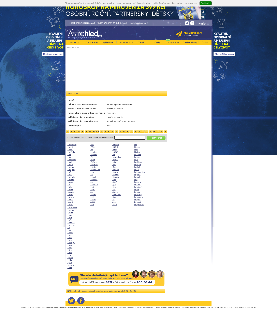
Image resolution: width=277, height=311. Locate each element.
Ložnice (71, 223)
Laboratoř (72, 144)
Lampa (71, 167)
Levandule (116, 157)
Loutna (71, 210)
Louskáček (72, 208)
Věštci (141, 42)
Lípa (114, 197)
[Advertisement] (116, 71)
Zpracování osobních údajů (76, 307)
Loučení (138, 187)
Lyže (70, 262)
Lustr (70, 247)
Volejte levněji (173, 42)
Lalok (70, 162)
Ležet (114, 162)
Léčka (92, 147)
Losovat (137, 182)
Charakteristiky (92, 42)
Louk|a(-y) (139, 197)
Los (135, 179)
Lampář (71, 169)
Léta (92, 204)
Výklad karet (108, 42)
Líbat (114, 167)
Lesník (93, 199)
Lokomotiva (139, 172)
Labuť (70, 147)
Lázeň (70, 199)
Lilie (114, 189)
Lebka (70, 204)
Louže (70, 213)
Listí (136, 150)
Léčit (92, 144)
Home (70, 47)
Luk (69, 230)
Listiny (137, 152)
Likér (114, 187)
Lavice (70, 189)
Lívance (137, 154)
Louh (136, 189)
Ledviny (93, 154)
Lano (70, 174)
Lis (113, 199)
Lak (69, 154)
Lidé (114, 179)
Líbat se (115, 169)
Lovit (70, 217)
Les (91, 192)
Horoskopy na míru (125, 42)
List (135, 144)
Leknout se (95, 169)
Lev (113, 154)
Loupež (137, 202)
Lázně (70, 202)
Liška (114, 204)
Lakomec (72, 159)
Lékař (92, 159)
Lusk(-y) (71, 242)
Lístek (137, 147)
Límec (115, 192)
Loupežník (139, 204)
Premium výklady (190, 42)
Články (157, 42)
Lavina (71, 192)
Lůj (69, 227)
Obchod (205, 42)
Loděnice (138, 162)
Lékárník (94, 164)
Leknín (93, 167)
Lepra (92, 189)
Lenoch (93, 177)
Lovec (70, 215)
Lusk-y (71, 245)
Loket (136, 169)
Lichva (115, 172)
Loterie (137, 184)
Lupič (70, 237)
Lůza (70, 250)
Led (91, 150)
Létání (115, 147)
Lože (70, 220)
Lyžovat (71, 265)
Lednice (93, 152)
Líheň (114, 182)
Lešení (93, 194)
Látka (70, 187)
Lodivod (137, 164)
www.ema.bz (251, 307)
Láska (70, 182)
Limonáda (116, 194)
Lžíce (70, 267)
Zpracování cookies (92, 307)
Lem (92, 172)
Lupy (70, 240)
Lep (91, 182)
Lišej (114, 202)
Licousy (115, 177)
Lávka (70, 194)
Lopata (137, 174)
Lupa (70, 235)
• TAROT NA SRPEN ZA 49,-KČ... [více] (97, 23)
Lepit (92, 187)
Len (91, 174)
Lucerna (71, 225)
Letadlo (115, 144)
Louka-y (138, 194)
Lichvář (115, 174)
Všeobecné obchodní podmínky (56, 307)
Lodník (137, 167)
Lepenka (94, 184)
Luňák (70, 232)
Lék (91, 157)
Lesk (92, 197)
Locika (137, 157)
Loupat (137, 199)
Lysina (70, 257)
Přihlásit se (204, 24)
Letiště (115, 152)
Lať (69, 184)
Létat (114, 150)
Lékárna (93, 162)
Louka (137, 192)
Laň (69, 172)
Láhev (70, 150)
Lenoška (94, 179)
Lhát (114, 164)
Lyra (69, 255)
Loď (136, 159)
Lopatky (137, 177)
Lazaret (71, 197)
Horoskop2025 (205, 307)
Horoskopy (74, 42)
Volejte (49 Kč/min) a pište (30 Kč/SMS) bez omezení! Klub (180, 307)
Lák (69, 157)
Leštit (92, 202)
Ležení (115, 159)
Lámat (70, 164)
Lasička (71, 179)
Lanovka (71, 177)
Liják (114, 184)
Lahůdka (71, 152)
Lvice (70, 252)
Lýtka (70, 260)
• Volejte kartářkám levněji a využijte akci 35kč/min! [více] (137, 23)
